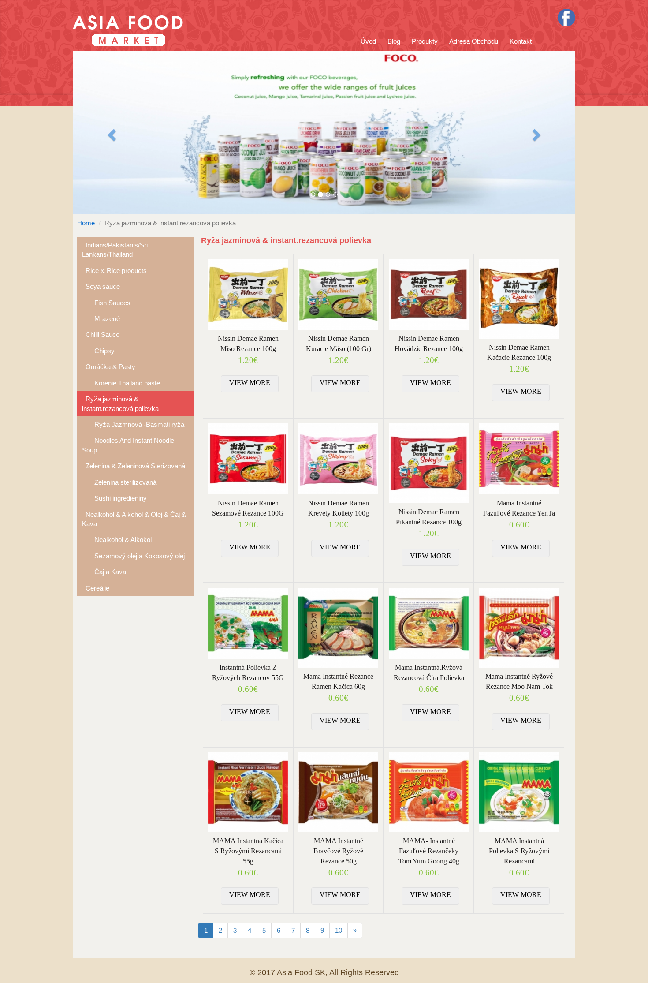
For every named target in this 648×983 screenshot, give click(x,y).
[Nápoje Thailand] (324, 132)
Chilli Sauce (100, 334)
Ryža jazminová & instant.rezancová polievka (120, 403)
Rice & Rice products (114, 270)
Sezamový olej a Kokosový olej (133, 556)
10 (338, 930)
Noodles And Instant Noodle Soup (128, 445)
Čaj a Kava (104, 572)
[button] (110, 132)
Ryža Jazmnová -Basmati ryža (133, 424)
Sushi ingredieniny (114, 498)
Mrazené (101, 318)
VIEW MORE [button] (249, 382)
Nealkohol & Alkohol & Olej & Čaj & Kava (134, 519)
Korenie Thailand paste (121, 383)
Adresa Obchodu (473, 41)
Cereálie (95, 588)
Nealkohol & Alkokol (117, 539)
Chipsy (98, 351)
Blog (393, 41)
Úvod (368, 41)
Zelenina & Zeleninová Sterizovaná (133, 466)
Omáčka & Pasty (108, 366)
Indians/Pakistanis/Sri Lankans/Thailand (115, 249)
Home (86, 223)
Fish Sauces (106, 302)
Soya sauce (101, 286)
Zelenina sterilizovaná (119, 482)
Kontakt (521, 41)
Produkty (425, 41)
